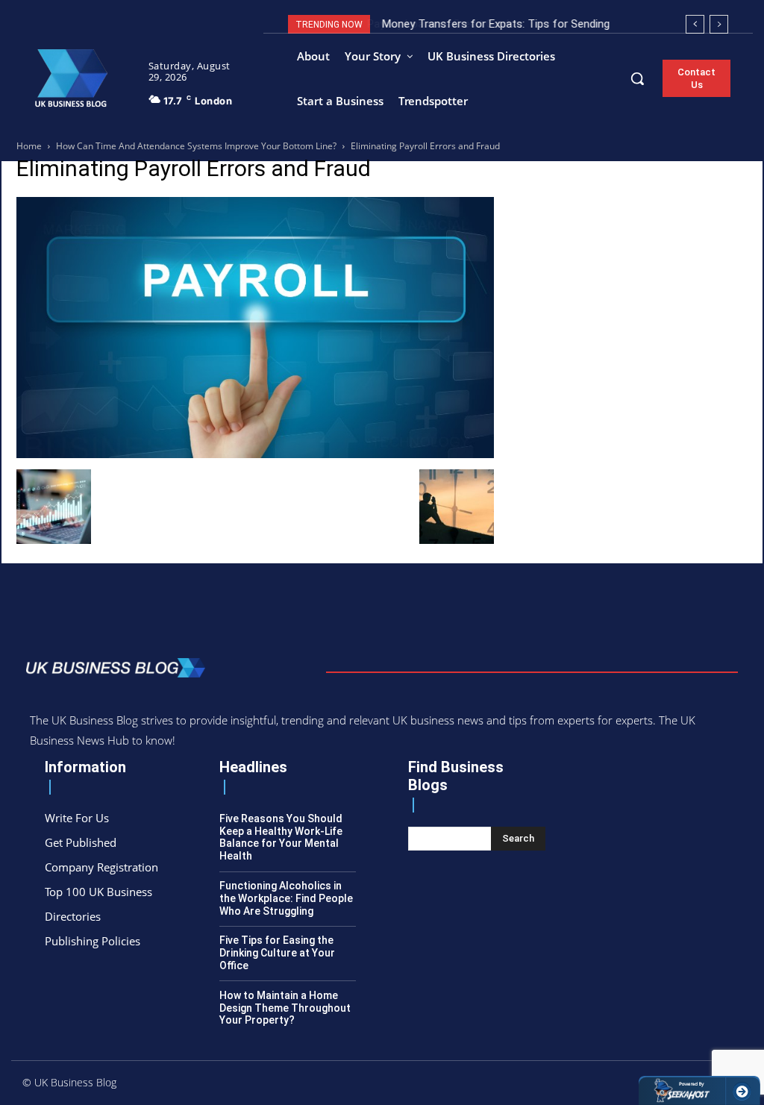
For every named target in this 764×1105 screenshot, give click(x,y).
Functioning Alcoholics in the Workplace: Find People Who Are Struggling (286, 898)
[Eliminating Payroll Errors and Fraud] (255, 454)
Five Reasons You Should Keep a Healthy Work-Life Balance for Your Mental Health (280, 837)
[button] (637, 78)
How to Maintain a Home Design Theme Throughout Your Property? (285, 1008)
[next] (719, 24)
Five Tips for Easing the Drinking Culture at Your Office (277, 952)
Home (29, 146)
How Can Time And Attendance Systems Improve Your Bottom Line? (196, 146)
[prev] (695, 24)
